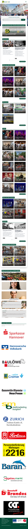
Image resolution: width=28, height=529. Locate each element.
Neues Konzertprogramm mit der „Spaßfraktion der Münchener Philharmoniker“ (20, 168)
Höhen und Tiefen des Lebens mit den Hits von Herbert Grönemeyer (20, 179)
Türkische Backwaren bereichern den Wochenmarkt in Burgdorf (7, 121)
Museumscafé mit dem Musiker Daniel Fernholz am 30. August (20, 84)
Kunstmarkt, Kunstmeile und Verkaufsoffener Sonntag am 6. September (7, 168)
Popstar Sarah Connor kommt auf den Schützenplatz (19, 73)
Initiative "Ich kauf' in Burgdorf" (6, 520)
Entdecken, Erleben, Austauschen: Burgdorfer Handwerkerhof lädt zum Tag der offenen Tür (20, 110)
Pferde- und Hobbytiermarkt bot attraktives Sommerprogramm (20, 158)
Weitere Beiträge (22, 61)
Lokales (16, 58)
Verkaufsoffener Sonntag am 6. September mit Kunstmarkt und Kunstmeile (7, 110)
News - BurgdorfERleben (5, 522)
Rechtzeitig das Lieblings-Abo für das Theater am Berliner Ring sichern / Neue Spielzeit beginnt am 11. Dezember (7, 178)
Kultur (16, 71)
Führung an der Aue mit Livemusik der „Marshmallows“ (7, 94)
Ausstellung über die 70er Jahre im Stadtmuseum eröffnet (19, 206)
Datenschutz (21, 525)
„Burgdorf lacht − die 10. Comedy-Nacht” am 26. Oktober (19, 190)
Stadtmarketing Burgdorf (5, 519)
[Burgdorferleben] (6, 2)
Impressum (25, 525)
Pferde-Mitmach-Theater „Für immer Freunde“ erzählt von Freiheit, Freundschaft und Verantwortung (7, 157)
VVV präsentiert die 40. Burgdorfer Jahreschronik (8, 263)
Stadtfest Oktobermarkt (6, 250)
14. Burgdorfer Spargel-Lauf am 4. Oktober (7, 216)
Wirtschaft (5, 107)
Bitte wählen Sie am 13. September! (19, 95)
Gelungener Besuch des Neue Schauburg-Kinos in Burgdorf (19, 216)
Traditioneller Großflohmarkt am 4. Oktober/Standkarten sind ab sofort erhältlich (7, 252)
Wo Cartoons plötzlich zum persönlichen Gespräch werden (7, 190)
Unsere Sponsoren (4, 523)
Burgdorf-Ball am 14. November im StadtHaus (7, 84)
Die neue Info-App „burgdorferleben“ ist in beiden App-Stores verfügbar (9, 34)
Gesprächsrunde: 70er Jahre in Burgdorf (7, 74)
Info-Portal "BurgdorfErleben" (5, 521)
